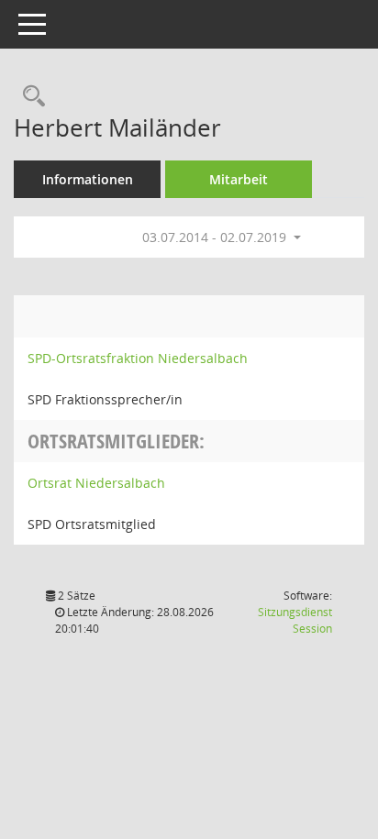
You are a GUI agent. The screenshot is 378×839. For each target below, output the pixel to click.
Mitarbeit (238, 179)
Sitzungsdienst (295, 620)
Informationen (87, 179)
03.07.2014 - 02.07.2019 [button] (216, 237)
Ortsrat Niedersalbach (96, 482)
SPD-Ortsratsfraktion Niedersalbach (138, 358)
